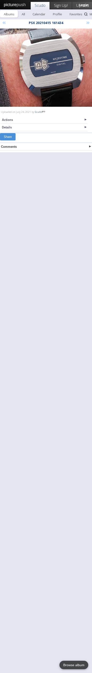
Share (8, 137)
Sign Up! (61, 5)
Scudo (40, 5)
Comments (9, 146)
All (23, 14)
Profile (57, 14)
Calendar (39, 14)
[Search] (86, 14)
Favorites (76, 14)
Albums (9, 14)
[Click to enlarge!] (46, 68)
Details (7, 127)
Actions (7, 120)
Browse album (73, 665)
